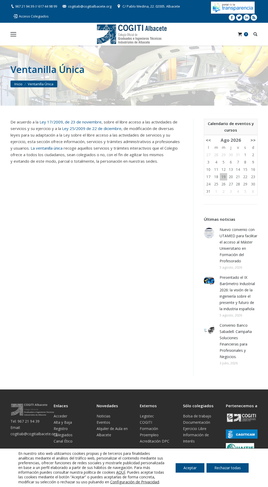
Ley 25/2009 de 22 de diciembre (91, 128)
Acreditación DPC (154, 441)
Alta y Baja (63, 422)
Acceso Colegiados (34, 16)
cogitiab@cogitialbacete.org (89, 6)
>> (253, 140)
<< (208, 140)
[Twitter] (239, 17)
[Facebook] (232, 17)
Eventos (103, 422)
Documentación (196, 422)
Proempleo (149, 434)
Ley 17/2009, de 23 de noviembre (71, 121)
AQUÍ (120, 472)
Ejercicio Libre (194, 428)
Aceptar (190, 467)
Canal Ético (63, 441)
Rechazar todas (227, 467)
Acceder (60, 416)
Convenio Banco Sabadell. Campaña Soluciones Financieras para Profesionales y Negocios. (236, 341)
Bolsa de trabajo (197, 416)
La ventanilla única (47, 148)
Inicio (18, 84)
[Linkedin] (246, 17)
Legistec (147, 416)
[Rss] (254, 17)
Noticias (103, 416)
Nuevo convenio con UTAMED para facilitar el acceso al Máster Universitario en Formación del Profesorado (238, 245)
